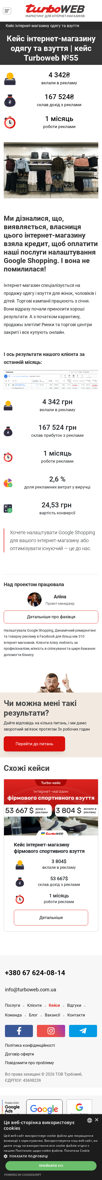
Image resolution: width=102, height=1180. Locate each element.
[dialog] (51, 1147)
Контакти (76, 1015)
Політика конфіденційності (30, 1045)
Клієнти (34, 1005)
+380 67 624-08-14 (35, 973)
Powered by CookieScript (22, 1175)
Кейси (54, 1005)
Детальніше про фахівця (51, 616)
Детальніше (51, 917)
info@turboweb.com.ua (30, 990)
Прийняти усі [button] (51, 1166)
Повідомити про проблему (29, 1062)
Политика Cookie (77, 1150)
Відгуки (74, 1005)
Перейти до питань (34, 743)
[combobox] (89, 1120)
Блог (33, 1015)
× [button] (96, 1120)
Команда (13, 1015)
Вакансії (52, 1015)
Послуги (12, 1005)
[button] (51, 1156)
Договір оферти (19, 1054)
